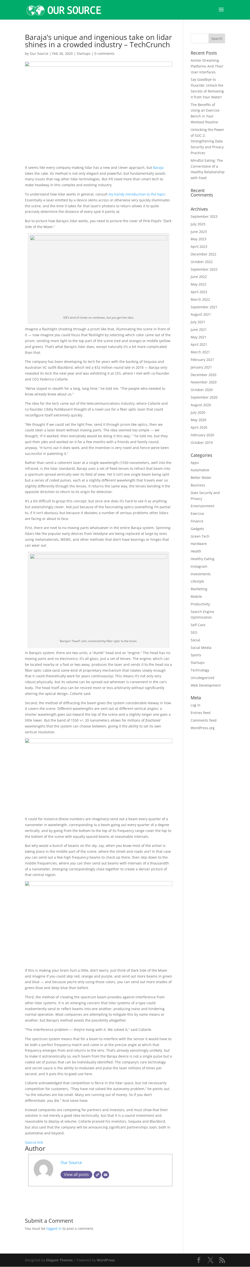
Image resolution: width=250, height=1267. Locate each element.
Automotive (200, 470)
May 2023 (198, 239)
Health (196, 551)
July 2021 (198, 322)
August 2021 (201, 314)
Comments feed (204, 720)
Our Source (39, 53)
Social (195, 640)
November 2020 (204, 382)
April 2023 (199, 246)
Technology (200, 670)
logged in (54, 1228)
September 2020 (204, 397)
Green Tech (200, 536)
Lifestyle (197, 581)
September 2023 (204, 216)
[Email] (105, 1174)
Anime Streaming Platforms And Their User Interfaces (207, 66)
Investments (201, 574)
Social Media (201, 647)
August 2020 (201, 405)
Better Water (201, 477)
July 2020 (198, 412)
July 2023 (198, 224)
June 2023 (199, 231)
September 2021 (204, 307)
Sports (196, 655)
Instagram (199, 566)
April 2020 (199, 427)
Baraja (158, 167)
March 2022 (200, 299)
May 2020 (198, 419)
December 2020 (203, 374)
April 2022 (199, 291)
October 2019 (202, 442)
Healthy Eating (202, 558)
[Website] (97, 1174)
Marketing (199, 589)
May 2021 (198, 337)
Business (198, 485)
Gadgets (197, 528)
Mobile (196, 596)
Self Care (198, 624)
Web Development (206, 685)
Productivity (200, 604)
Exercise (197, 513)
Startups (84, 53)
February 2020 (202, 435)
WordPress (106, 1260)
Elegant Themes (59, 1260)
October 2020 (202, 389)
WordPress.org (203, 728)
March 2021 (200, 352)
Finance (197, 521)
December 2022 (203, 254)
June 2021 (199, 329)
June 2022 (199, 276)
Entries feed (200, 712)
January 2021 (201, 367)
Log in (195, 705)
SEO (194, 632)
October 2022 (202, 261)
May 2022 (198, 284)
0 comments (104, 53)
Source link (34, 1142)
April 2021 (199, 344)
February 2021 (202, 359)
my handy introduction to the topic (136, 194)
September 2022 (204, 269)
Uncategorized (202, 677)
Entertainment (202, 506)
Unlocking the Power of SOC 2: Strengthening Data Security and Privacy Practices (207, 141)
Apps (195, 462)
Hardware (199, 543)
